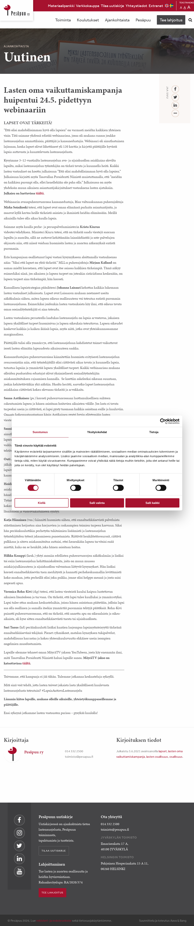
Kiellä (41, 502)
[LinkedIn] (175, 105)
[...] (175, 113)
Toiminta (63, 19)
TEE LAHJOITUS (52, 892)
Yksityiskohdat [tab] (97, 432)
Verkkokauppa (87, 5)
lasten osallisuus (157, 756)
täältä (40, 193)
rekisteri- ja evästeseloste (53, 920)
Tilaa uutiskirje (112, 5)
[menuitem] (61, 5)
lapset (163, 751)
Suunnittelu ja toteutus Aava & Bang (162, 920)
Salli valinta (97, 502)
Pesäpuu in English (167, 6)
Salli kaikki (153, 502)
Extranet (156, 5)
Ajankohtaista (117, 19)
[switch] (75, 488)
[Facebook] (175, 89)
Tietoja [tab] (153, 432)
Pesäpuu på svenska (171, 6)
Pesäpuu (16, 10)
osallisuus (175, 756)
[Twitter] (175, 97)
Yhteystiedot (136, 5)
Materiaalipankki (61, 5)
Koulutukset (88, 19)
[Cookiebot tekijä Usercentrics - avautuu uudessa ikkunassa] (162, 421)
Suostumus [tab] (40, 432)
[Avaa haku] (190, 20)
